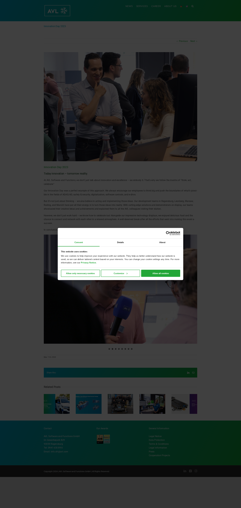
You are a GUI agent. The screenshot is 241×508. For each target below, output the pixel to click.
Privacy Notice (88, 262)
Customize (119, 273)
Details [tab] (120, 242)
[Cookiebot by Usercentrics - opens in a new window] (168, 233)
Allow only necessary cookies (80, 273)
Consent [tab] (78, 242)
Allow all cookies (160, 273)
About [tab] (162, 242)
